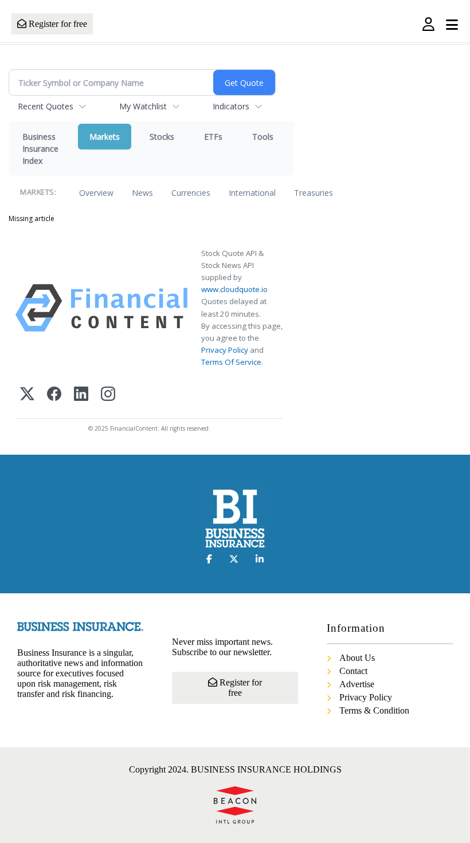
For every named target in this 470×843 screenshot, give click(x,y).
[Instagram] (108, 395)
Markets (104, 136)
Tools (262, 136)
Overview (96, 192)
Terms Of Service (231, 362)
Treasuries (313, 192)
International (252, 192)
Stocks (162, 136)
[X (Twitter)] (27, 395)
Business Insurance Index (40, 148)
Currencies (190, 192)
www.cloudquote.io (234, 289)
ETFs (213, 136)
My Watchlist (143, 106)
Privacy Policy (224, 350)
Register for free (56, 24)
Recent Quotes (45, 106)
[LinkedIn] (81, 395)
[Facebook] (54, 395)
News (142, 192)
